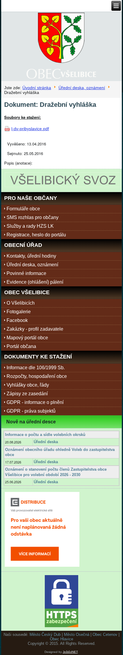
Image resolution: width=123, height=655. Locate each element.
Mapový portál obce (27, 337)
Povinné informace (26, 273)
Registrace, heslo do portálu (36, 234)
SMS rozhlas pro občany (33, 217)
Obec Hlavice (61, 639)
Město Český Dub (45, 634)
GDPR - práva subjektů (31, 411)
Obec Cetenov (105, 634)
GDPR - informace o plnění (35, 402)
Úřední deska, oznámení (82, 87)
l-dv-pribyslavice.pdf (30, 128)
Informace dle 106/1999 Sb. (36, 367)
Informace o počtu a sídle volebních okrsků (45, 434)
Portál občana (21, 346)
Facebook (17, 320)
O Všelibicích (21, 303)
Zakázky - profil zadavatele (35, 329)
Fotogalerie (19, 311)
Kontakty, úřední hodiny (31, 256)
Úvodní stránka (36, 87)
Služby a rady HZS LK (30, 226)
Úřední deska (46, 442)
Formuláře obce (23, 208)
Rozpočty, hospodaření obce (37, 376)
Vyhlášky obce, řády (28, 384)
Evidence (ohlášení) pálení (35, 282)
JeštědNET (70, 652)
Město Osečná (76, 634)
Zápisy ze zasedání (27, 393)
